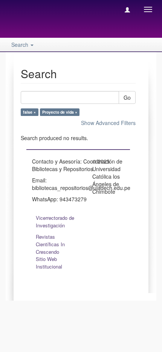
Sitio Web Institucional (49, 262)
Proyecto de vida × (59, 112)
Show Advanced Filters (108, 123)
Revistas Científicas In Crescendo (50, 244)
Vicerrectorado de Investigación (55, 221)
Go (127, 97)
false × (29, 112)
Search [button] (20, 44)
